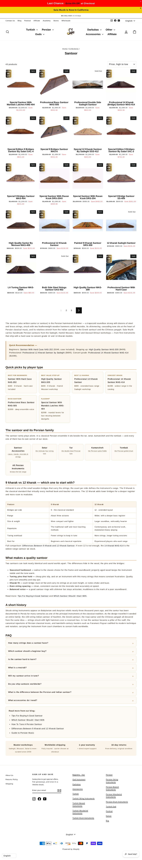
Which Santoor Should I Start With (70, 596)
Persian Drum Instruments (117, 802)
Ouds (38, 34)
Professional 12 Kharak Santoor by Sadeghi (43, 353)
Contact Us (10, 21)
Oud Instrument (79, 779)
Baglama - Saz (79, 775)
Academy (47, 21)
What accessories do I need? (22, 700)
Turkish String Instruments (84, 798)
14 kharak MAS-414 (114, 546)
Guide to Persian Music (23, 733)
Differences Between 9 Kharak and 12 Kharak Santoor (48, 546)
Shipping (9, 784)
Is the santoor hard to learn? (22, 659)
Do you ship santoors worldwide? (24, 684)
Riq (107, 821)
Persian (47, 29)
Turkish (31, 29)
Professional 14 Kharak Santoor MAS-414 (108, 353)
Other (109, 29)
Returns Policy (12, 779)
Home (64, 49)
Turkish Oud (111, 806)
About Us (9, 775)
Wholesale (66, 21)
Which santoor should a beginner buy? (27, 651)
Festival (27, 21)
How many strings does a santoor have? (28, 643)
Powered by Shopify (71, 849)
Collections (73, 49)
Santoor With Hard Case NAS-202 (36, 349)
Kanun (108, 816)
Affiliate (37, 21)
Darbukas (93, 29)
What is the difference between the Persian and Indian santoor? (39, 692)
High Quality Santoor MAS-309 (104, 349)
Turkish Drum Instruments (83, 818)
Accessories (93, 34)
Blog (19, 21)
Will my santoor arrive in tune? (23, 676)
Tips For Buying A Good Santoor (33, 596)
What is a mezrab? (17, 667)
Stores (56, 21)
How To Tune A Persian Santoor (27, 724)
